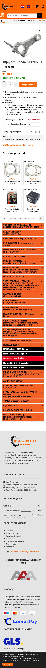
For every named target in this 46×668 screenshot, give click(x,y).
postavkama (35, 660)
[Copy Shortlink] (40, 131)
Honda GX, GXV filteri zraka (16, 363)
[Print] (35, 131)
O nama (9, 530)
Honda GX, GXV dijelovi (14, 358)
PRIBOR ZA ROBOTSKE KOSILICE (18, 410)
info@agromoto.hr (14, 482)
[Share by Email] (31, 131)
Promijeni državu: (18, 124)
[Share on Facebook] (23, 131)
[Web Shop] (8, 6)
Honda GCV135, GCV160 (14, 367)
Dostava (9, 538)
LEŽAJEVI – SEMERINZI (13, 276)
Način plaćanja (12, 544)
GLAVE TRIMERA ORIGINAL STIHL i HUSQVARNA (18, 308)
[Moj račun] (43, 7)
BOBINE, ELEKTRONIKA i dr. (16, 256)
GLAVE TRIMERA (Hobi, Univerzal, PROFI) (14, 301)
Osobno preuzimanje (15, 541)
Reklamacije (11, 546)
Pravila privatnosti (13, 536)
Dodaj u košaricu (28, 84)
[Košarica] (37, 7)
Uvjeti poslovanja (13, 533)
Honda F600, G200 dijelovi (15, 353)
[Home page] (1, 21)
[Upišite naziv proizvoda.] (39, 15)
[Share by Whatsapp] (27, 131)
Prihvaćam (7, 664)
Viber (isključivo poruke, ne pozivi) (20, 487)
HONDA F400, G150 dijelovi (15, 349)
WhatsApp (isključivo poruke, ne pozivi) (22, 485)
